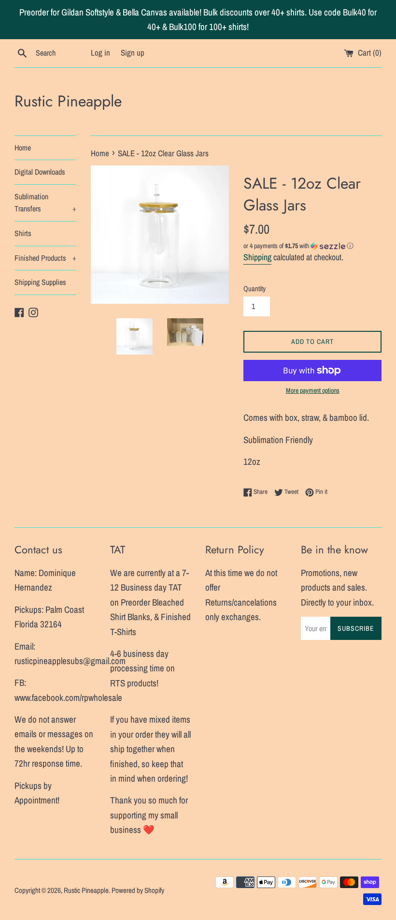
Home (22, 147)
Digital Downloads (39, 171)
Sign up (132, 52)
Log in (100, 52)
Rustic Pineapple (68, 101)
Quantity (254, 288)
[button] (312, 246)
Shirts (22, 233)
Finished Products (45, 257)
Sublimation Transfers (45, 202)
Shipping (257, 257)
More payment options (312, 390)
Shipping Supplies (40, 282)
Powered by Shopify (138, 890)
